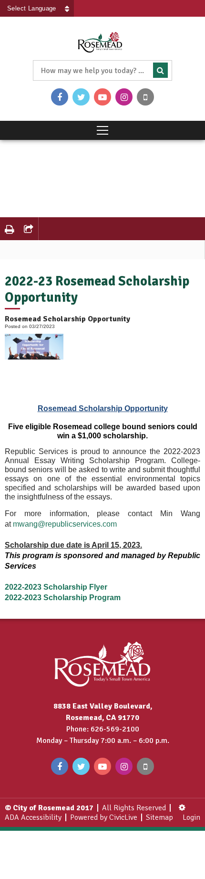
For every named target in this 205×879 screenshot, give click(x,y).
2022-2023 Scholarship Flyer (56, 587)
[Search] (160, 70)
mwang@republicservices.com (65, 524)
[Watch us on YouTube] (102, 97)
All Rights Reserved (134, 808)
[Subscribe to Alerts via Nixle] (145, 97)
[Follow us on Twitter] (81, 97)
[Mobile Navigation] (102, 130)
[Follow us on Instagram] (124, 97)
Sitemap (159, 817)
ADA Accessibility (33, 817)
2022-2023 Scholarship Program (63, 597)
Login (191, 817)
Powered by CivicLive (103, 817)
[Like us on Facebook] (59, 97)
